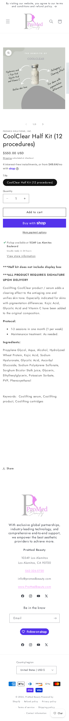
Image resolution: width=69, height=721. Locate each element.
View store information (21, 256)
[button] (7, 21)
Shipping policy (46, 707)
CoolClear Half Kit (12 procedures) (30, 182)
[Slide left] (26, 124)
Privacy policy (49, 701)
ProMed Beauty (33, 696)
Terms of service (26, 707)
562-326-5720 (34, 571)
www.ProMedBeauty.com (34, 587)
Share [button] (10, 468)
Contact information (36, 713)
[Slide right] (43, 124)
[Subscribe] (55, 618)
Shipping (7, 158)
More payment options (35, 232)
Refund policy (31, 701)
